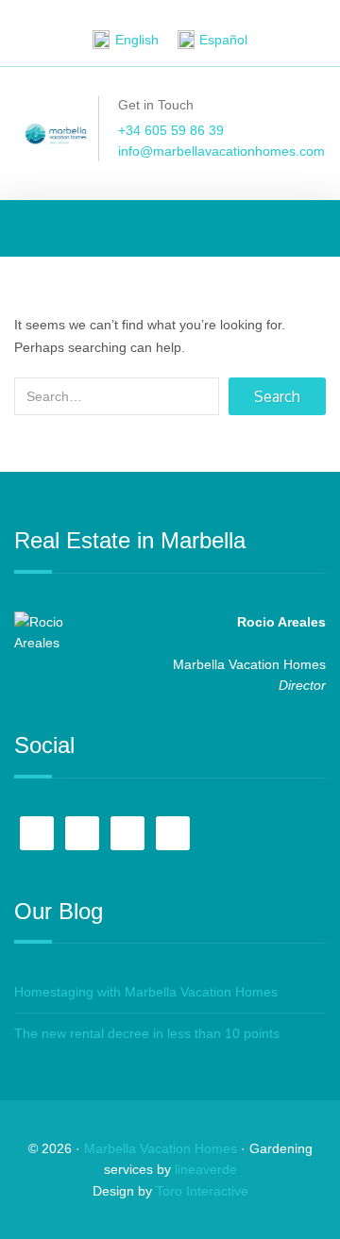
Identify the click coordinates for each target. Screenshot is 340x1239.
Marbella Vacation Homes (160, 1148)
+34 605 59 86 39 (171, 130)
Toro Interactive (202, 1190)
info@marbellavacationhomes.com (221, 151)
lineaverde (206, 1169)
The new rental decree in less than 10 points (147, 1033)
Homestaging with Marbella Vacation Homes (146, 991)
